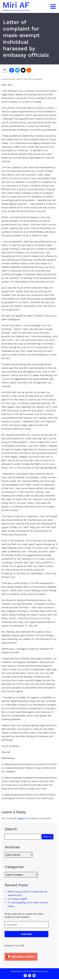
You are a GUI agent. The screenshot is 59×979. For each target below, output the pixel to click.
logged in (22, 818)
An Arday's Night (17, 898)
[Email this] (23, 70)
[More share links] (28, 70)
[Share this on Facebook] (11, 70)
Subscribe (26, 934)
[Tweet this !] (17, 70)
